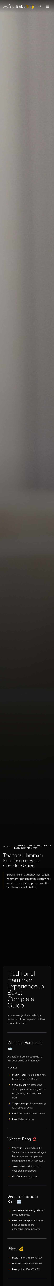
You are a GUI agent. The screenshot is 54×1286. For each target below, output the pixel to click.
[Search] (39, 6)
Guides (6, 847)
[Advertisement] (27, 929)
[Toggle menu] (48, 6)
